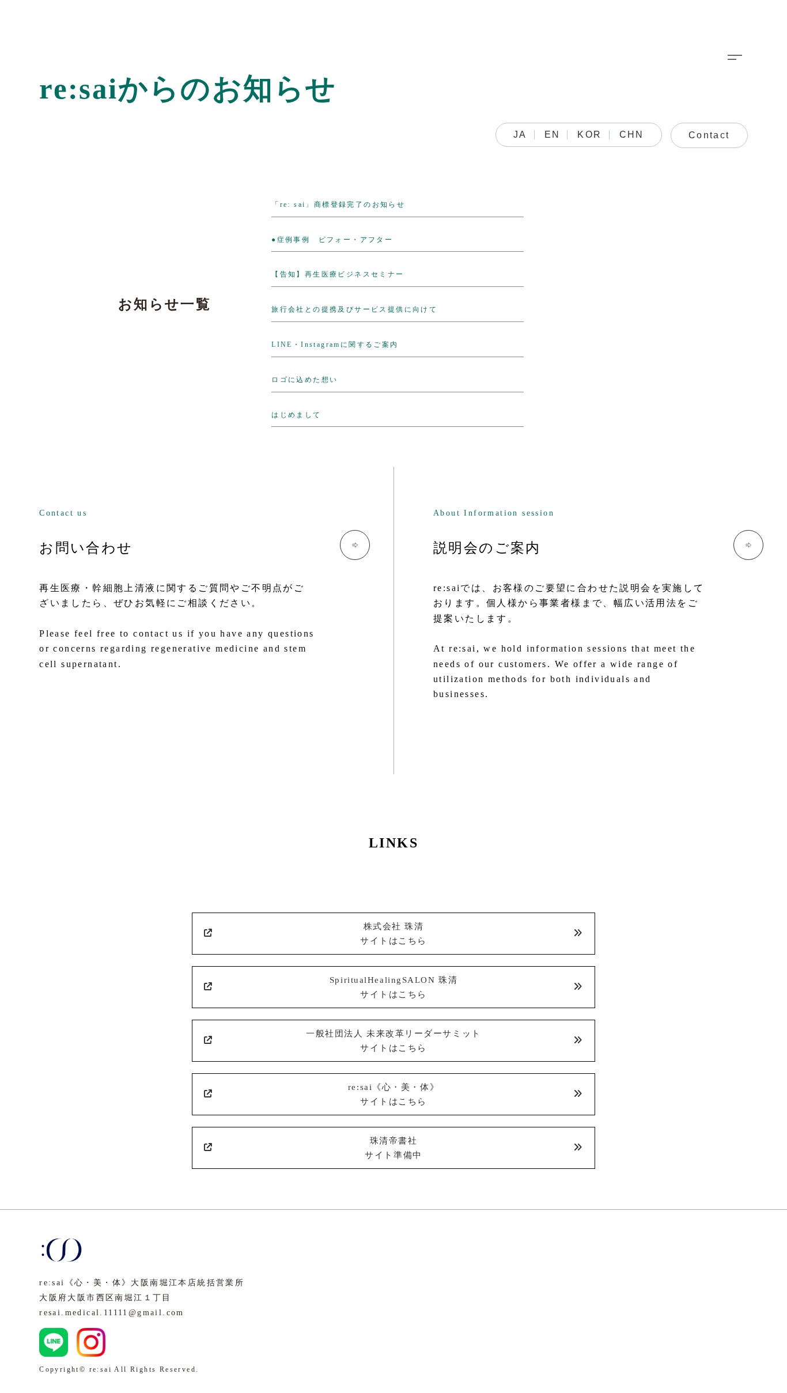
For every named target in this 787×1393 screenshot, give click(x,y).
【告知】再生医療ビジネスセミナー (337, 274)
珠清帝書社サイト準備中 (393, 1147)
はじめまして (296, 415)
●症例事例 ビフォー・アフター (332, 240)
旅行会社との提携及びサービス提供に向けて (354, 309)
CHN (631, 134)
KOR (589, 134)
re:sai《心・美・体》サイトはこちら (393, 1094)
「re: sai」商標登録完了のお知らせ (338, 204)
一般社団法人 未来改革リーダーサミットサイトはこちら (393, 1040)
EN (552, 134)
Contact (709, 135)
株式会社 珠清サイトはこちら (393, 933)
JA (520, 134)
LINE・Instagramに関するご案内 (334, 344)
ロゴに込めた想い (304, 380)
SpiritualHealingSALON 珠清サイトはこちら (393, 987)
